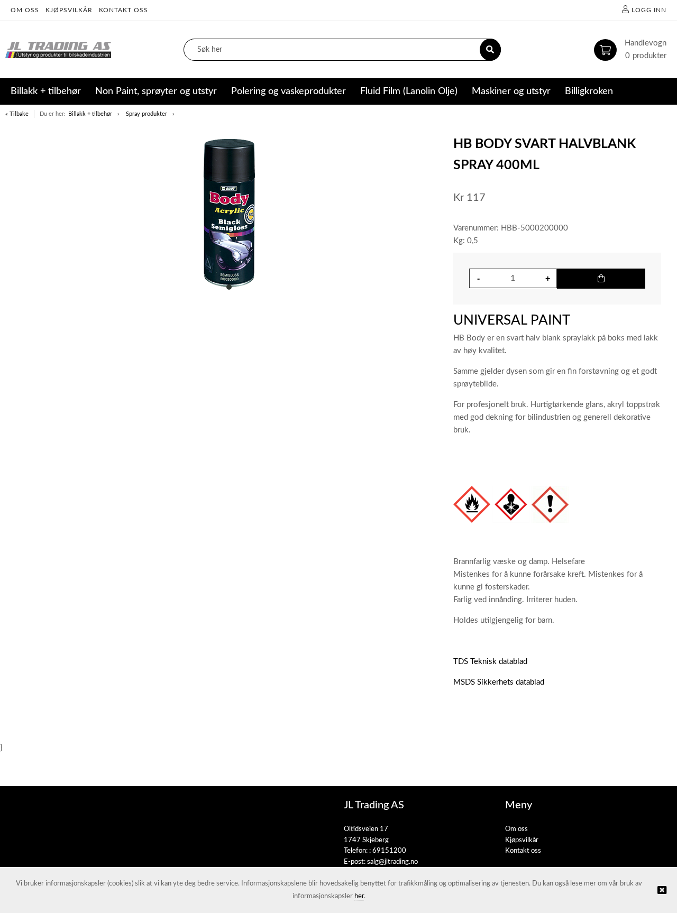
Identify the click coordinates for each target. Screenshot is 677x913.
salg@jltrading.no (392, 862)
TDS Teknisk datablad (490, 662)
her (359, 896)
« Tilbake (17, 114)
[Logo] (58, 50)
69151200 (389, 850)
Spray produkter (146, 114)
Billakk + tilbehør (90, 114)
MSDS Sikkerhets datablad (498, 682)
